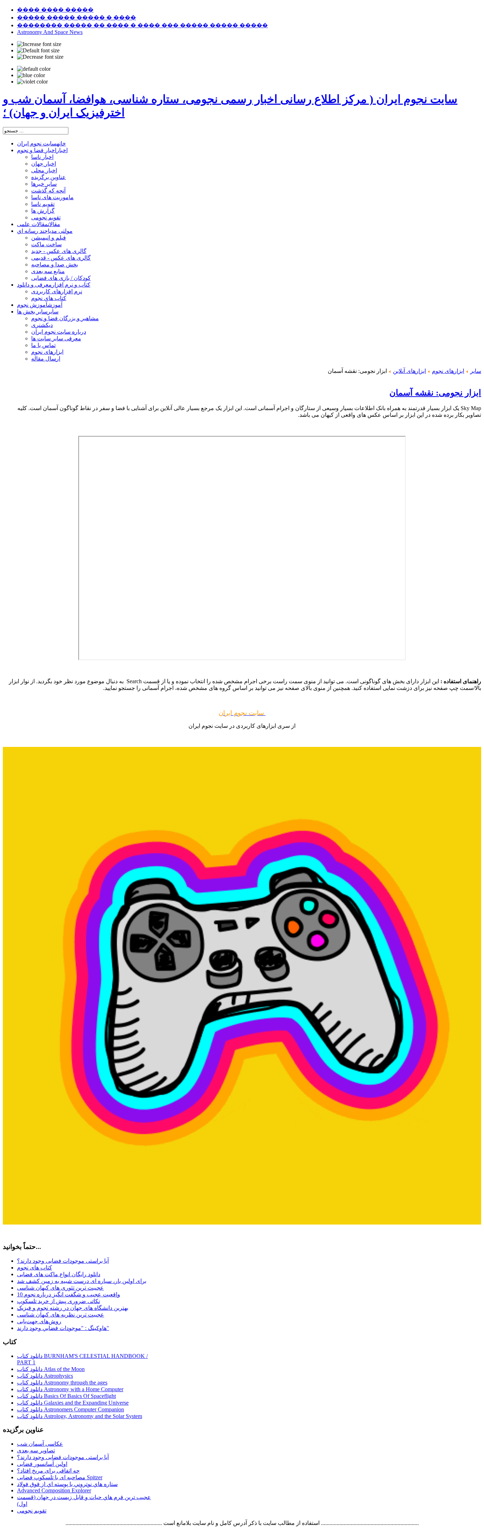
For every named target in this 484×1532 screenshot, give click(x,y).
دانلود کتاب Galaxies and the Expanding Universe (73, 1403)
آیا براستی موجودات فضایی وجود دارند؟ (63, 1261)
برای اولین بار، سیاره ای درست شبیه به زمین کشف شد (81, 1281)
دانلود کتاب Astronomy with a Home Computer (70, 1389)
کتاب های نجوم (34, 1268)
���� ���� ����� (55, 10)
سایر (475, 371)
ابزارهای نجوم (448, 371)
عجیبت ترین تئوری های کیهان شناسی (60, 1288)
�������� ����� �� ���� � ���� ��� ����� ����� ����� (142, 25)
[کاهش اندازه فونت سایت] (40, 57)
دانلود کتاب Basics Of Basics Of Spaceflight (66, 1396)
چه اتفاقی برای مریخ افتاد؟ (48, 1471)
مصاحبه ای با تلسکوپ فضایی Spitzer (59, 1477)
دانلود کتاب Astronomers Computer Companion (70, 1409)
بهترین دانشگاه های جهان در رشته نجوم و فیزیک (72, 1308)
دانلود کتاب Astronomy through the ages (62, 1383)
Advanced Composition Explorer (54, 1490)
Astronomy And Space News (50, 32)
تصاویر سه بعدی (36, 1450)
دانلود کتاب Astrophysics (45, 1376)
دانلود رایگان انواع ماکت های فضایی (58, 1274)
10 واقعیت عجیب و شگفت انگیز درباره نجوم (68, 1294)
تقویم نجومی (31, 1511)
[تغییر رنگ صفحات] (34, 69)
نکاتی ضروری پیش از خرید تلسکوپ (58, 1301)
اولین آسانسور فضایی (42, 1464)
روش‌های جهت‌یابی (39, 1321)
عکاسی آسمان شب (40, 1444)
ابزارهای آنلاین (409, 371)
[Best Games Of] (242, 1223)
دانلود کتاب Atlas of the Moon (51, 1369)
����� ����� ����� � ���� (76, 18)
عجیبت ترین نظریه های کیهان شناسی (60, 1315)
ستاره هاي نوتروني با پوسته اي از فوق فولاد (67, 1484)
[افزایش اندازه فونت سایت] (39, 44)
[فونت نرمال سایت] (38, 50)
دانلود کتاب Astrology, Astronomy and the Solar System (79, 1416)
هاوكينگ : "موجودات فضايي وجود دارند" (63, 1328)
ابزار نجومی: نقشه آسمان (435, 392)
